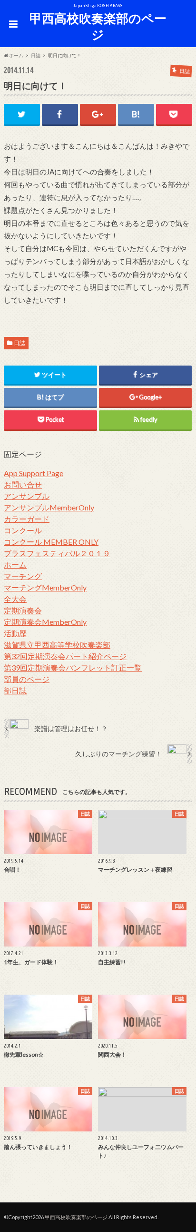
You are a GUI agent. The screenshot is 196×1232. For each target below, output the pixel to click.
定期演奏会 (23, 610)
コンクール (23, 530)
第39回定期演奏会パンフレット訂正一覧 (73, 667)
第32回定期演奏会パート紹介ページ (65, 656)
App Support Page (33, 473)
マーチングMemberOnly (45, 587)
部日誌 (15, 690)
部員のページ (26, 678)
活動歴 (15, 633)
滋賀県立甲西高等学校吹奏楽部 (57, 644)
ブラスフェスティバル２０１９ (57, 553)
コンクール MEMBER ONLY (51, 541)
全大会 (15, 598)
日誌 (19, 342)
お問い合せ (23, 484)
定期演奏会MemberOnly (45, 621)
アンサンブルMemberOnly (49, 507)
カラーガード (26, 518)
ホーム (15, 564)
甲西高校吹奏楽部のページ (98, 26)
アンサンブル (26, 495)
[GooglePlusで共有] (98, 114)
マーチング (23, 575)
